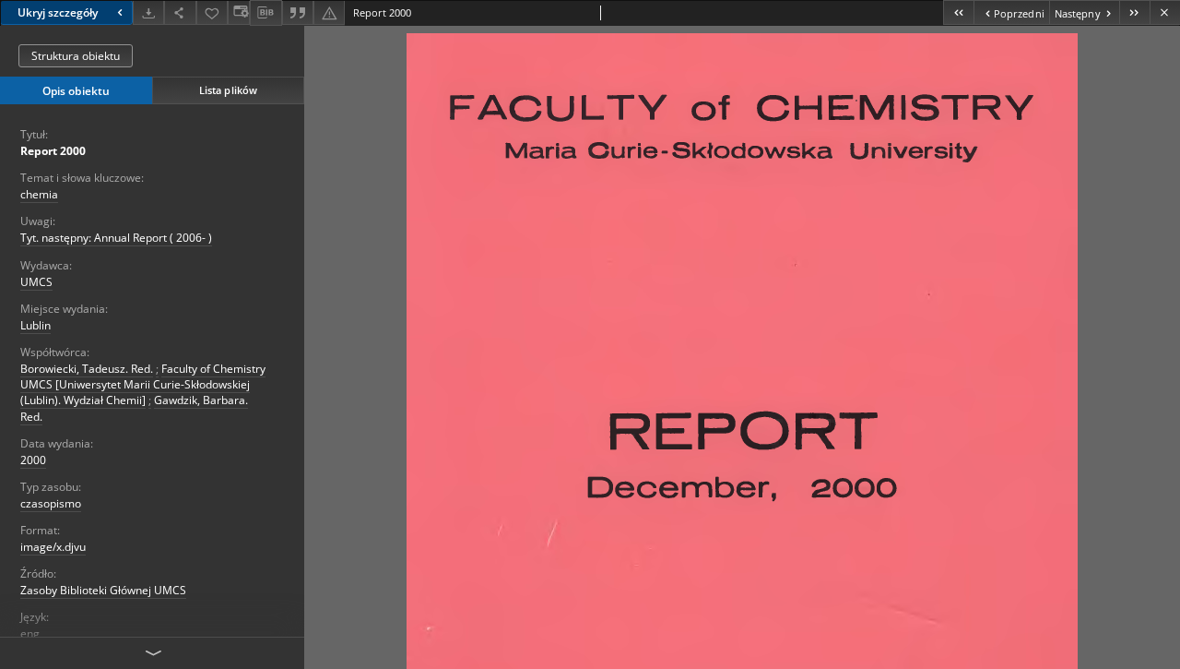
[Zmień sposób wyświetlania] (239, 12)
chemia (39, 194)
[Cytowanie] (297, 12)
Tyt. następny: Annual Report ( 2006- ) (116, 237)
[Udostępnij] (179, 12)
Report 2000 (53, 151)
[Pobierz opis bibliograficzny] (265, 13)
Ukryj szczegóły (58, 12)
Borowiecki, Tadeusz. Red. (86, 368)
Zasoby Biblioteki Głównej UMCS (103, 590)
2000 (33, 460)
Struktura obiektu (75, 56)
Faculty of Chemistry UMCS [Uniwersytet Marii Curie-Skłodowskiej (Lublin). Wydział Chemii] (143, 384)
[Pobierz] (148, 12)
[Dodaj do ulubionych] (212, 12)
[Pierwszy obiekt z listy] (958, 12)
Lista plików (228, 90)
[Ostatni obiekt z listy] (1134, 12)
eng (30, 633)
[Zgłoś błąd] (329, 12)
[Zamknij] (1165, 12)
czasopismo (50, 503)
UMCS (36, 282)
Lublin (35, 325)
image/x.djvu (53, 547)
